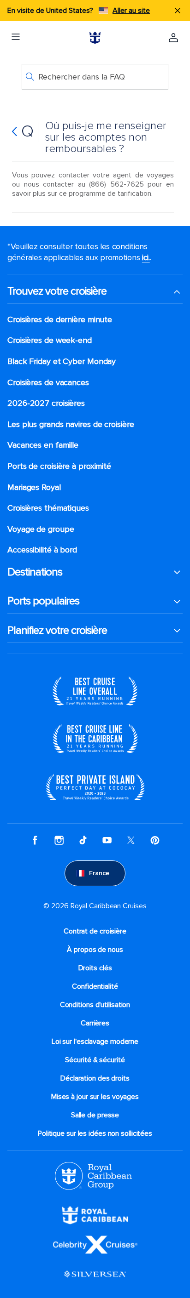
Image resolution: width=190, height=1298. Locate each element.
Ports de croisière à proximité (59, 466)
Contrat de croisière (95, 931)
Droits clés (95, 968)
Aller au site (131, 10)
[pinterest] (155, 840)
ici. (146, 257)
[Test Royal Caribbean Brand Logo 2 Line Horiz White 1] (95, 1214)
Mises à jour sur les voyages (95, 1096)
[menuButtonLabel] (15, 38)
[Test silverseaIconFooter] (95, 1273)
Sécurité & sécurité (95, 1060)
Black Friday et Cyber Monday (61, 361)
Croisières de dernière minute (59, 319)
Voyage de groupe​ (40, 529)
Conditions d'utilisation (95, 1004)
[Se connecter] (173, 37)
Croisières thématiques (48, 508)
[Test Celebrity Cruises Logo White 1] (95, 1243)
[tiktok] (83, 840)
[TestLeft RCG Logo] (93, 1175)
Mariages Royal (34, 487)
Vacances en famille (42, 445)
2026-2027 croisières (46, 403)
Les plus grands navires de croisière (70, 424)
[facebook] (35, 840)
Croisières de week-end (49, 340)
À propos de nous (95, 949)
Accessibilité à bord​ (42, 550)
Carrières (95, 1023)
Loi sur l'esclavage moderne (95, 1041)
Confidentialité (95, 986)
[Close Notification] (177, 10)
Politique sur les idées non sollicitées (95, 1133)
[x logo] (131, 840)
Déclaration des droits (95, 1078)
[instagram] (59, 840)
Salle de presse (95, 1115)
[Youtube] (107, 840)
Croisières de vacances (48, 382)
